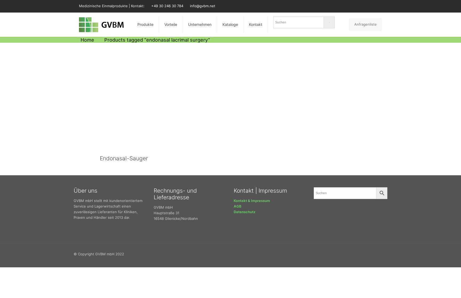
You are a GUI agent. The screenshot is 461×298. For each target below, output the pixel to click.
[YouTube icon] (372, 6)
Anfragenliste (365, 24)
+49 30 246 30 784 (167, 6)
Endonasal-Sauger (124, 158)
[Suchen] (304, 23)
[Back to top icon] (385, 252)
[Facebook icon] (359, 6)
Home (87, 40)
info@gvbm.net (202, 6)
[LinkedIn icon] (379, 6)
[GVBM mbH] (101, 25)
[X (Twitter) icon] (366, 6)
